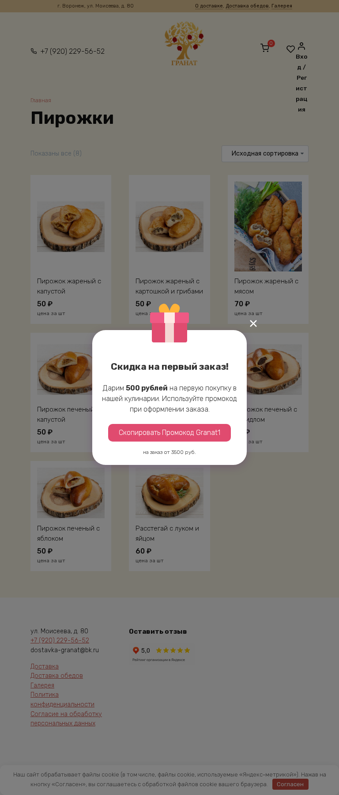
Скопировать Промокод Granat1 (169, 432)
